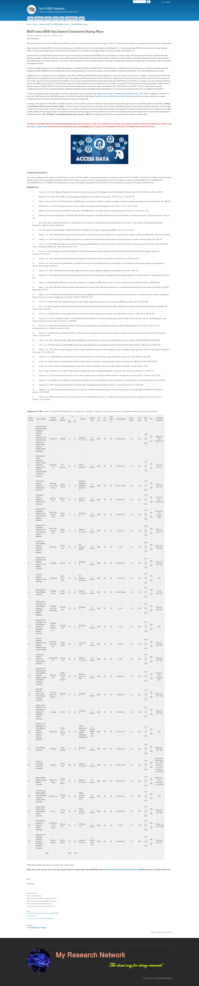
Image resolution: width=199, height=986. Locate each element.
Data (61, 18)
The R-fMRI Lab (71, 18)
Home (30, 18)
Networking (38, 18)
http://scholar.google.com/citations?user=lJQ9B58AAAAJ (40, 918)
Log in (153, 932)
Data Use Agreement (38, 127)
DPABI (28, 913)
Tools (55, 18)
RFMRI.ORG (54, 913)
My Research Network (165, 978)
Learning (48, 18)
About (82, 18)
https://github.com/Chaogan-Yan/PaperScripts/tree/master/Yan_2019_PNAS (120, 93)
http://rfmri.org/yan (31, 916)
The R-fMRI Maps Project (79, 24)
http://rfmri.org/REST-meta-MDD (112, 96)
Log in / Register (165, 2)
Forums (35, 24)
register (158, 932)
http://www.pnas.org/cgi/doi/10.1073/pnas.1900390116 (126, 869)
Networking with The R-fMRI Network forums (54, 24)
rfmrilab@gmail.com (64, 109)
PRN (37, 913)
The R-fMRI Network (51, 8)
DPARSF (33, 913)
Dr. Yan (153, 978)
